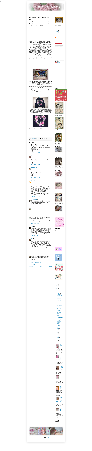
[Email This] (42, 138)
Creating (33, 139)
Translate (58, 62)
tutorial (57, 33)
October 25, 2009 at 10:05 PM (35, 196)
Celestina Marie (33, 180)
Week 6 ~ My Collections (59, 316)
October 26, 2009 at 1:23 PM (35, 223)
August (58, 328)
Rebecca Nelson (33, 255)
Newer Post (31, 266)
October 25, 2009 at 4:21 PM (35, 152)
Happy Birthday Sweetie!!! (59, 308)
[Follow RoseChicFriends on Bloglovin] (59, 46)
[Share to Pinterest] (46, 138)
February (58, 336)
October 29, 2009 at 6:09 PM (35, 252)
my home (57, 29)
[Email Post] (40, 138)
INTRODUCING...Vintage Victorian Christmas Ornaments (60, 320)
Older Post (50, 266)
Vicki (32, 226)
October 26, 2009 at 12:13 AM (35, 204)
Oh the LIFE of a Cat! (60, 317)
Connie (32, 155)
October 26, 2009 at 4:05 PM (35, 235)
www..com (58, 246)
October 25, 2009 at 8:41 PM (35, 177)
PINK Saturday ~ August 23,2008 (61, 387)
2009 (57, 289)
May (57, 332)
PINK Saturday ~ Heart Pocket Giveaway (61, 346)
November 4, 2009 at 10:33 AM (36, 262)
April (57, 333)
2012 (57, 285)
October (58, 293)
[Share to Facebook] (45, 138)
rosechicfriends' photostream (60, 249)
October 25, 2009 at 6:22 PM (35, 164)
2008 (57, 339)
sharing (57, 31)
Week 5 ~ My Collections (59, 325)
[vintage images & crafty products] (58, 260)
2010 (57, 288)
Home (41, 266)
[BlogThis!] (43, 138)
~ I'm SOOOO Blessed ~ (59, 298)
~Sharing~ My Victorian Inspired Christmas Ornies (60, 301)
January (58, 337)
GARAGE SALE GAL (34, 167)
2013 (57, 284)
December (58, 290)
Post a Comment (32, 264)
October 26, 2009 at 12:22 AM (35, 213)
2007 (57, 340)
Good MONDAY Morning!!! (59, 323)
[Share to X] (44, 138)
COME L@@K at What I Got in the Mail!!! (59, 306)
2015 (57, 283)
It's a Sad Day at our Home (61, 367)
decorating (57, 28)
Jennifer (32, 207)
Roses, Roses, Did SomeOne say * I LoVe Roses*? (59, 313)
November (58, 292)
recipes (57, 30)
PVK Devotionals (34, 199)
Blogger (48, 437)
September (58, 327)
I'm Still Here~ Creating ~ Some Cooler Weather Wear (59, 295)
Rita (31, 238)
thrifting (57, 32)
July (57, 329)
